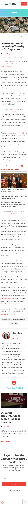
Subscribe (14, 484)
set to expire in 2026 (20, 133)
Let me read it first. (14, 490)
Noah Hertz (6, 54)
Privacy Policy (24, 501)
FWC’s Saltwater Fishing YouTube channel (13, 304)
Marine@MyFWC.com (8, 314)
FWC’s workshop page (7, 298)
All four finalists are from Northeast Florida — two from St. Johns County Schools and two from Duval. (14, 433)
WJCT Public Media (8, 501)
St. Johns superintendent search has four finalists (10, 417)
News (14, 12)
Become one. (14, 111)
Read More (5, 441)
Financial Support (17, 501)
